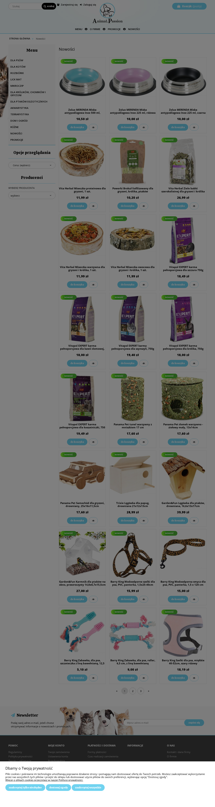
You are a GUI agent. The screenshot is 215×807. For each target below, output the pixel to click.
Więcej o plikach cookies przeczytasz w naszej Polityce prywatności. (44, 780)
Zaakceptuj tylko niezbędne (25, 787)
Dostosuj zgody (58, 787)
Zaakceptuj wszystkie (88, 787)
